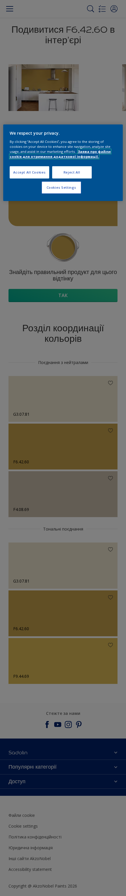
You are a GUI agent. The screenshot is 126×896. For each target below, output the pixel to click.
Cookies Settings (61, 187)
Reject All (72, 172)
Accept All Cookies (29, 172)
